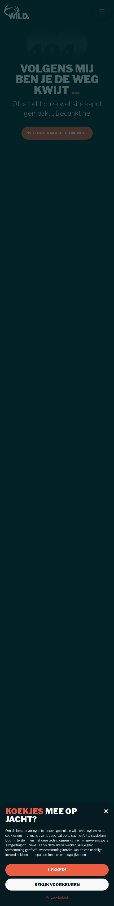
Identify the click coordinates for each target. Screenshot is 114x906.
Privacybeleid (57, 898)
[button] (106, 811)
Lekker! (57, 870)
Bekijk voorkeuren (57, 884)
